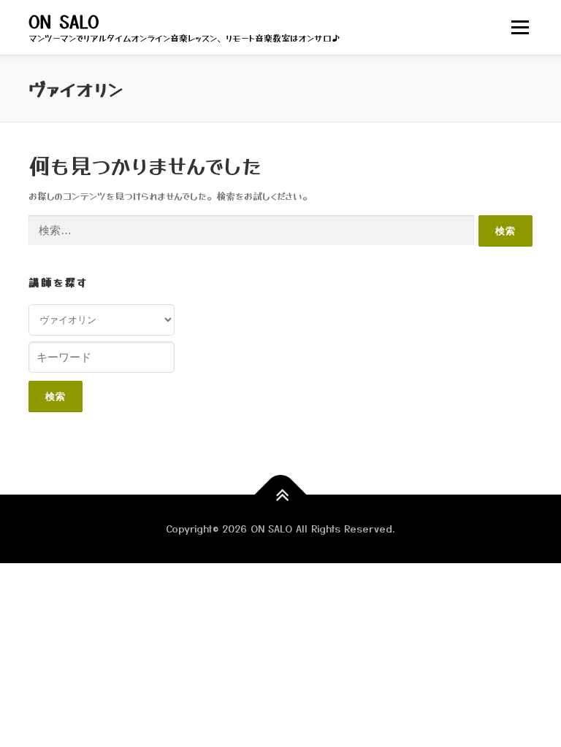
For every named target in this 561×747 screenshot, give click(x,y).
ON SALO (63, 21)
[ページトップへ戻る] (281, 495)
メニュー (520, 27)
